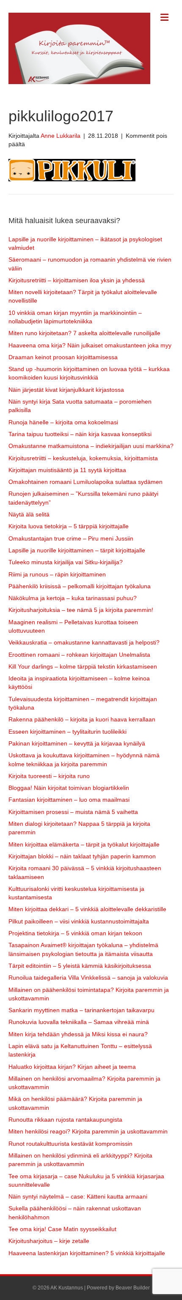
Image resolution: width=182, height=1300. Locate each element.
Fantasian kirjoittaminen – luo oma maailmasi (69, 799)
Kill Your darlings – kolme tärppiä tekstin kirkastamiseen (82, 666)
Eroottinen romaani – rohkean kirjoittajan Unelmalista (79, 654)
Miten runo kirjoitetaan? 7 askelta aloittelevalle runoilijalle (84, 333)
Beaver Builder (133, 1288)
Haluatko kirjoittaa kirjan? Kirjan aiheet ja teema (72, 1066)
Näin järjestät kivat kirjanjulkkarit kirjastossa (66, 389)
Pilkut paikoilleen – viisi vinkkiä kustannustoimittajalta (78, 921)
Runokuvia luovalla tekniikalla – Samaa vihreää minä (78, 1022)
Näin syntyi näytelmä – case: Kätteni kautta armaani (77, 1196)
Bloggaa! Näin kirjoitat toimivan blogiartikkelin (68, 787)
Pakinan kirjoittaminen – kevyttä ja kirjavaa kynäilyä (76, 743)
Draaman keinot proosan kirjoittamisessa (63, 357)
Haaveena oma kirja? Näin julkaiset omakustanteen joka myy (89, 345)
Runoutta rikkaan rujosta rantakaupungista (65, 1119)
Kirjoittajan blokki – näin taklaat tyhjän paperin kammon (82, 856)
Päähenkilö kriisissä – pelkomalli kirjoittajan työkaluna (79, 586)
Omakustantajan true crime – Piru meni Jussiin (70, 538)
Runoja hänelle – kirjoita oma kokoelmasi (63, 422)
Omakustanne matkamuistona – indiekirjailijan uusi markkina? (91, 445)
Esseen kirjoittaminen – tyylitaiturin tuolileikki (67, 731)
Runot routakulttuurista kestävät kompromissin (70, 1143)
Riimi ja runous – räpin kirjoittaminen (57, 574)
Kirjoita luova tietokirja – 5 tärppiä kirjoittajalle (68, 526)
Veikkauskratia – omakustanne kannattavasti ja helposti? (84, 642)
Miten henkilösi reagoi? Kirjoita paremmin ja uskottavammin (88, 1131)
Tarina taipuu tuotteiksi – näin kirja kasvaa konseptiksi (80, 434)
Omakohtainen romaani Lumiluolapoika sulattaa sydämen (85, 481)
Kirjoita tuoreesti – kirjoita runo (49, 776)
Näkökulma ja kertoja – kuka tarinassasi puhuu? (72, 598)
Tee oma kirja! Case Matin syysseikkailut (62, 1229)
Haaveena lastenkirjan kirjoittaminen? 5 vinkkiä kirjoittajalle (86, 1253)
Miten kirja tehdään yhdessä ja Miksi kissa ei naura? (78, 1034)
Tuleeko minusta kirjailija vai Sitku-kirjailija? (65, 562)
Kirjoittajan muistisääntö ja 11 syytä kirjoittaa (67, 470)
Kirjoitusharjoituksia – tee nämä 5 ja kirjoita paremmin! (80, 609)
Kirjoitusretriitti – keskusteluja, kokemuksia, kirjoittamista (83, 458)
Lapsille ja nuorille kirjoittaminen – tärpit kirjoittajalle (76, 550)
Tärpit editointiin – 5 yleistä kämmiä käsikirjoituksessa (79, 965)
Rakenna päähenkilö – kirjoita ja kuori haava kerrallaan (81, 719)
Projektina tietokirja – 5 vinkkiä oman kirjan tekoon (75, 933)
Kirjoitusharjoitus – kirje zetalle (48, 1240)
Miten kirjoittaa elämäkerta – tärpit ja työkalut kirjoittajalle (84, 844)
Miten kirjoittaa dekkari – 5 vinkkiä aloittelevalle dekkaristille (87, 909)
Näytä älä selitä (29, 514)
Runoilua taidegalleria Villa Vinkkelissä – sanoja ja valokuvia (88, 977)
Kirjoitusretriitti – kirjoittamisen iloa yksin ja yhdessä (76, 280)
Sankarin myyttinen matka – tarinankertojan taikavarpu (81, 1010)
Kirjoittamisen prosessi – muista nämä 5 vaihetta (73, 811)
